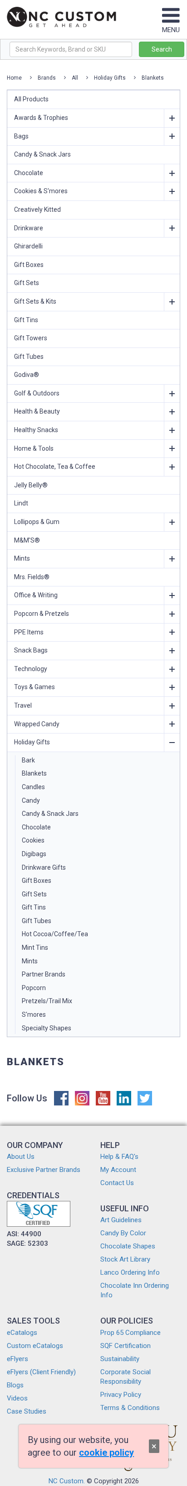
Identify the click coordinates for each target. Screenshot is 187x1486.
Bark (28, 760)
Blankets (153, 78)
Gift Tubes (29, 356)
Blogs (15, 1385)
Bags (21, 136)
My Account (118, 1170)
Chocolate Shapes (127, 1246)
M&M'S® (27, 540)
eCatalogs (22, 1333)
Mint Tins (35, 947)
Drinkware (28, 228)
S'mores (34, 1014)
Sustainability (119, 1359)
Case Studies (26, 1411)
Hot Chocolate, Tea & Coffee (54, 466)
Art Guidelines (121, 1220)
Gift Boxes (29, 264)
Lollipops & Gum (36, 521)
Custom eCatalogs (35, 1346)
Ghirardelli (28, 246)
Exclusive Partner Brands (43, 1170)
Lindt (21, 503)
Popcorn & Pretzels (41, 613)
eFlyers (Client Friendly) (41, 1372)
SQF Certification (125, 1346)
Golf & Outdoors (36, 393)
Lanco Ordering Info (130, 1272)
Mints (22, 558)
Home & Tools (34, 448)
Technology (30, 668)
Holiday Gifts (110, 78)
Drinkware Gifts (44, 867)
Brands (47, 78)
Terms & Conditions (130, 1408)
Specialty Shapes (46, 1028)
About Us (20, 1157)
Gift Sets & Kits (35, 301)
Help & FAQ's (119, 1157)
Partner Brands (43, 974)
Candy (31, 800)
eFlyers (17, 1359)
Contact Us (117, 1183)
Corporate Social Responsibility (125, 1377)
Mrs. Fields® (31, 577)
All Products (31, 99)
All (75, 78)
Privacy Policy (120, 1395)
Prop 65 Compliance (130, 1333)
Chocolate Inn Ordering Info (134, 1290)
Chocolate (28, 172)
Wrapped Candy (36, 724)
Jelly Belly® (31, 485)
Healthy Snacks (36, 429)
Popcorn (34, 987)
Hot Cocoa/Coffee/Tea (55, 934)
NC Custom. (67, 1481)
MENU (171, 30)
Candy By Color (123, 1233)
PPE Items (29, 632)
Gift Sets (26, 282)
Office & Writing (36, 595)
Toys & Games (34, 687)
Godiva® (26, 374)
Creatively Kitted (37, 209)
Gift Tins (26, 320)
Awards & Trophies (41, 117)
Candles (33, 787)
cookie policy (106, 1452)
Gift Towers (30, 338)
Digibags (34, 853)
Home (14, 78)
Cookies (33, 840)
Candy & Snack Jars (42, 154)
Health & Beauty (37, 411)
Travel (23, 705)
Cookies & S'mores (41, 191)
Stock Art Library (125, 1259)
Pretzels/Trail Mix (47, 1001)
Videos (17, 1398)
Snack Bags (31, 650)
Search (162, 49)
